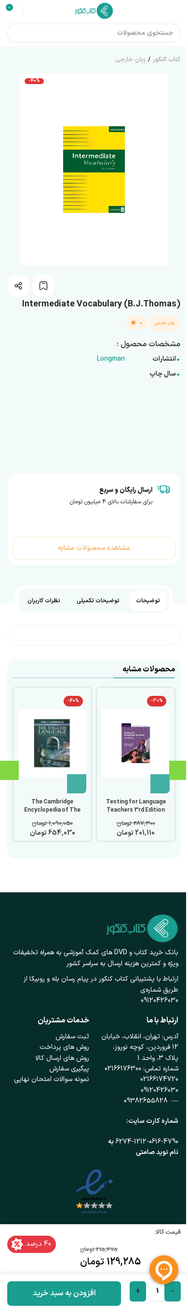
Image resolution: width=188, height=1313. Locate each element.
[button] (160, 783)
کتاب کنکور (166, 59)
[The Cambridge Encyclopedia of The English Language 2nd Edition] (52, 743)
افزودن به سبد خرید (64, 1293)
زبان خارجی (130, 59)
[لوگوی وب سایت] (94, 10)
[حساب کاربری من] (31, 11)
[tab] (148, 601)
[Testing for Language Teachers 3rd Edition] (136, 743)
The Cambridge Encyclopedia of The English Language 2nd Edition (52, 814)
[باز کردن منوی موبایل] (177, 11)
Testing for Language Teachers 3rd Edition (136, 806)
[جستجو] (17, 33)
